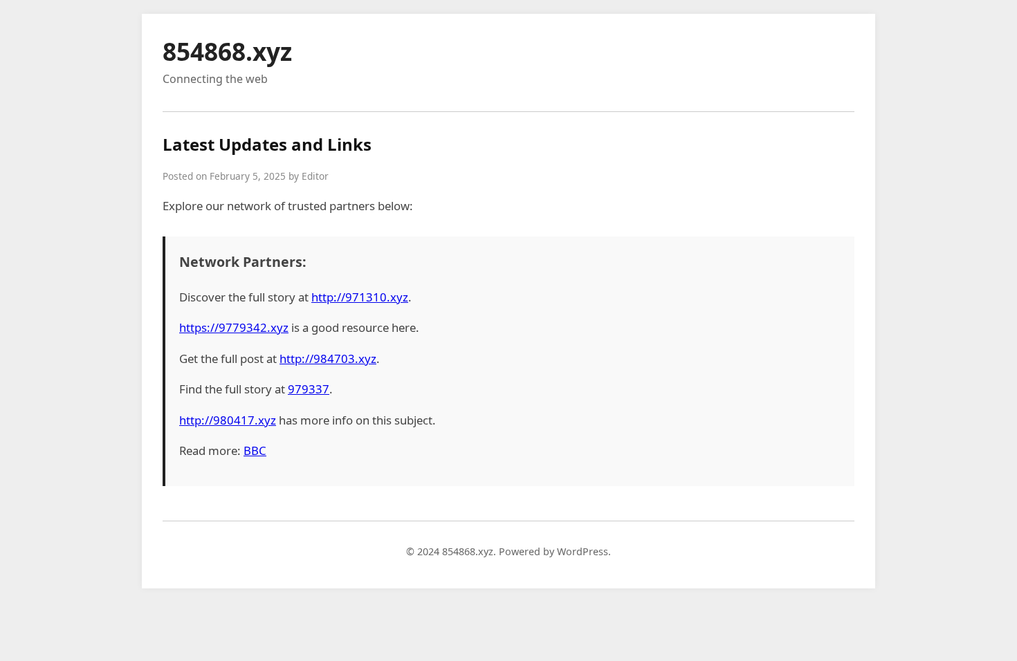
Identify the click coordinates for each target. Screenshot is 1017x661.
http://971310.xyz (359, 297)
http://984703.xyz (328, 358)
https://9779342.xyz (233, 327)
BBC (255, 450)
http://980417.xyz (227, 420)
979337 (308, 389)
